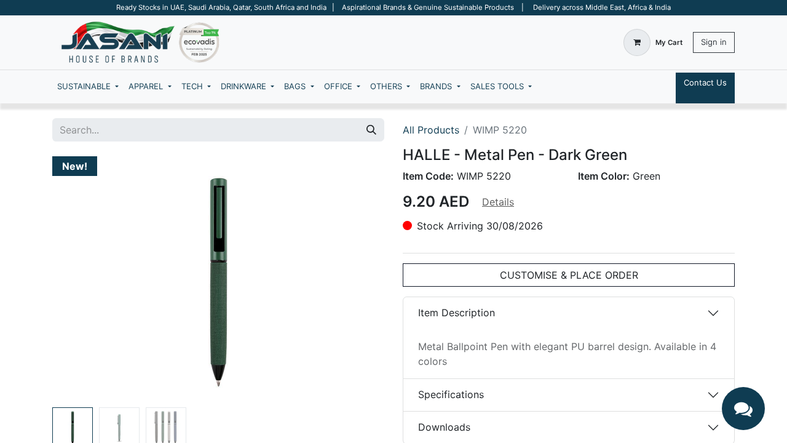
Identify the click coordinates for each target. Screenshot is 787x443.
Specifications (451, 394)
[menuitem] (88, 87)
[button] (77, 279)
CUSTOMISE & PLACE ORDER (569, 275)
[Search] (371, 130)
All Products (431, 130)
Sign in (714, 42)
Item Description (456, 312)
